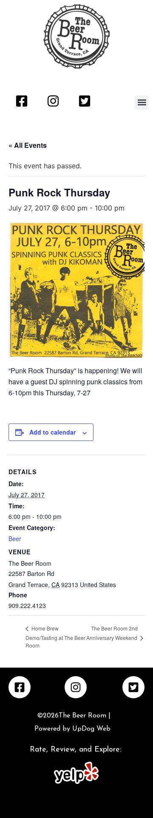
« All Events (27, 145)
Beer (14, 538)
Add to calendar (52, 432)
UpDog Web (90, 729)
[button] (142, 102)
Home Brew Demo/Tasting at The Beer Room (55, 637)
